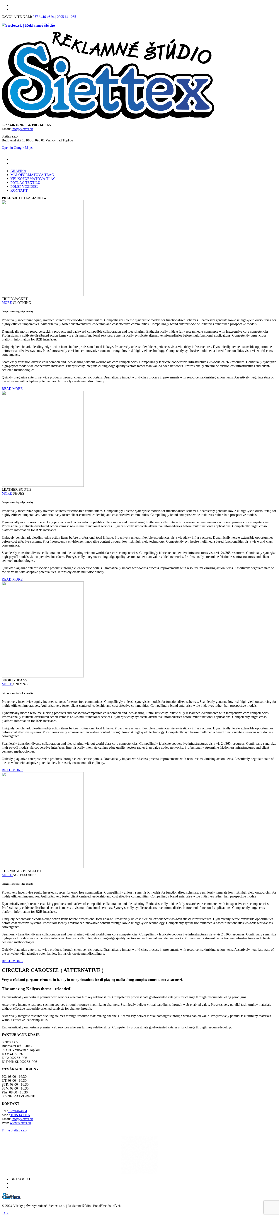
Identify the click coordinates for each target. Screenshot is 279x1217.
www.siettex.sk (20, 1123)
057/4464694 (17, 1111)
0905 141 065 (66, 17)
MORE (7, 302)
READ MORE (12, 388)
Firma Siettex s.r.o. (14, 1130)
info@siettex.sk (22, 129)
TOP (5, 1213)
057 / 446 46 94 (43, 17)
